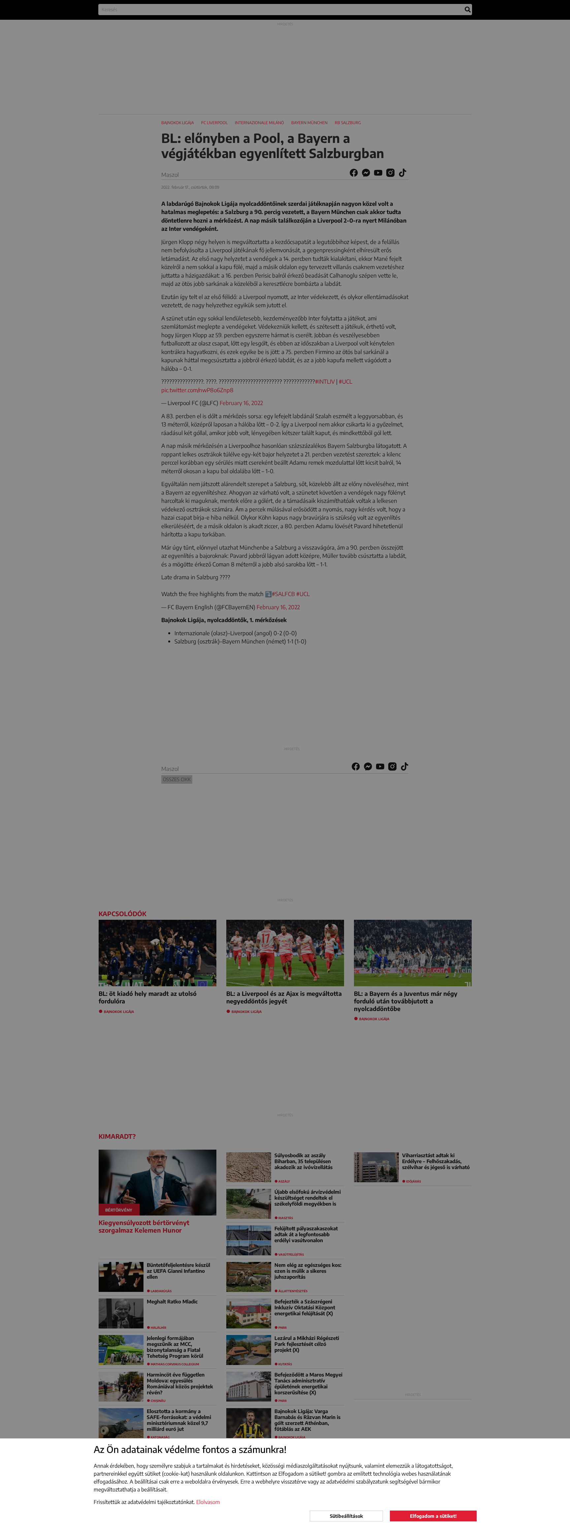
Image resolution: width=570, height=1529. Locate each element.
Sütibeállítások (346, 1516)
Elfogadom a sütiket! (433, 1516)
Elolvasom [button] (208, 1502)
